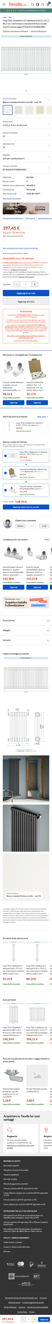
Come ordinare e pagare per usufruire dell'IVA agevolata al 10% (25, 1194)
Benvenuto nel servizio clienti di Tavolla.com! (21, 1298)
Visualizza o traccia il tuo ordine (15, 1170)
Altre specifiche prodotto (12, 198)
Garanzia (22, 1307)
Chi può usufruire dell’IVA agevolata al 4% (19, 1200)
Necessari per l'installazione (13, 218)
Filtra (47, 539)
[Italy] (37, 4)
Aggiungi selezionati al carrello (26, 507)
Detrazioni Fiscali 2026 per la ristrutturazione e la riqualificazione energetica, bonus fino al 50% (23, 1216)
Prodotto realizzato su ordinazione (15, 31)
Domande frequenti (11, 1165)
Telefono (20, 526)
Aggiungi (44, 1319)
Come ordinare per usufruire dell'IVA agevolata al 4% (24, 1204)
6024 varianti (30, 218)
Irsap (5, 17)
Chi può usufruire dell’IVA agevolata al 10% (20, 1188)
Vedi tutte (41, 416)
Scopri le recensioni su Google (32, 10)
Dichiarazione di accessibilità (37, 1307)
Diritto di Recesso (10, 1307)
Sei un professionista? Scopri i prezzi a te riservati (20, 248)
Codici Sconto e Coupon (12, 1242)
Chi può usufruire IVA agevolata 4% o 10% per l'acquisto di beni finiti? (25, 1223)
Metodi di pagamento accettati (15, 1184)
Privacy (32, 1312)
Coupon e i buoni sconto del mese (16, 1247)
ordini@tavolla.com (26, 338)
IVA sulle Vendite (10, 1179)
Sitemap (6, 1251)
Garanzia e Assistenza (38, 31)
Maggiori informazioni (19, 270)
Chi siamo (43, 1298)
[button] (26, 91)
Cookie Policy (22, 1312)
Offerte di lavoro (14, 1302)
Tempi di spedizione (11, 1175)
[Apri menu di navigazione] (4, 4)
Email (44, 526)
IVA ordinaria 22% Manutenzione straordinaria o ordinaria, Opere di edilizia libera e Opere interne (22, 1230)
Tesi (9, 17)
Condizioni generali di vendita (33, 1302)
